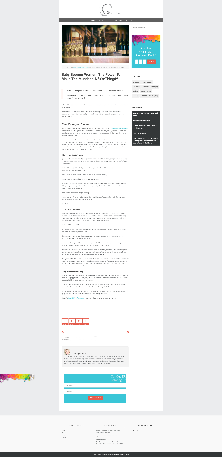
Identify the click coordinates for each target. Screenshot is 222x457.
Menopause (147, 82)
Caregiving (83, 339)
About (63, 432)
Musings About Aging (74, 337)
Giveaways (136, 82)
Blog (63, 435)
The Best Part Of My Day (149, 96)
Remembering (146, 91)
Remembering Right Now (141, 121)
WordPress (122, 454)
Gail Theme (104, 454)
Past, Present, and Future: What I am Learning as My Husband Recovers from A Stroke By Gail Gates (145, 140)
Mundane (94, 339)
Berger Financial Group (119, 128)
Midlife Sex (136, 87)
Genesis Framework (114, 454)
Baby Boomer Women (74, 339)
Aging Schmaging (111, 9)
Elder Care (88, 339)
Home (63, 430)
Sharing (135, 96)
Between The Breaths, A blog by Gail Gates (108, 430)
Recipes (135, 91)
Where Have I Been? (139, 133)
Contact (64, 437)
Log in (127, 454)
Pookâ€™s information (76, 298)
